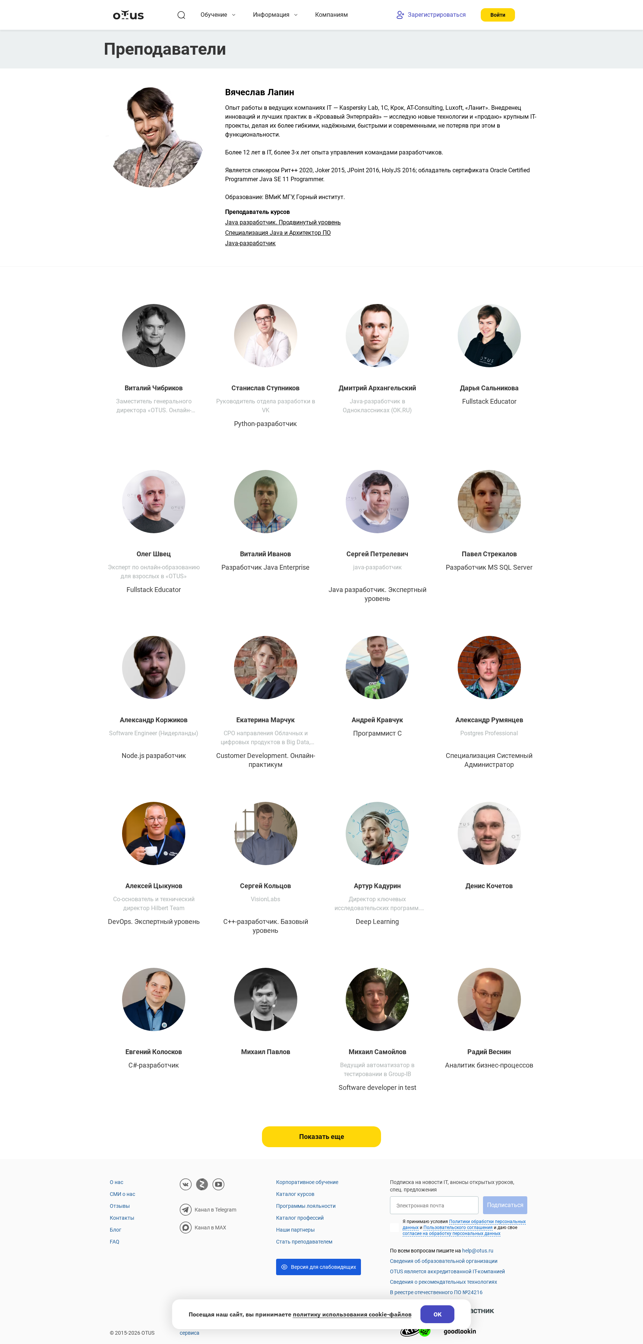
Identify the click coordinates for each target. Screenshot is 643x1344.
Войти (497, 15)
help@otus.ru (477, 1251)
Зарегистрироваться (437, 14)
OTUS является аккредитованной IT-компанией (447, 1271)
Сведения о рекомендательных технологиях (443, 1282)
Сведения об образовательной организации (444, 1261)
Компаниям (331, 14)
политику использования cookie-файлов (352, 1314)
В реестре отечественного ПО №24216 (436, 1292)
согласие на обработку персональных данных (451, 1233)
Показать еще (321, 1136)
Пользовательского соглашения (458, 1227)
